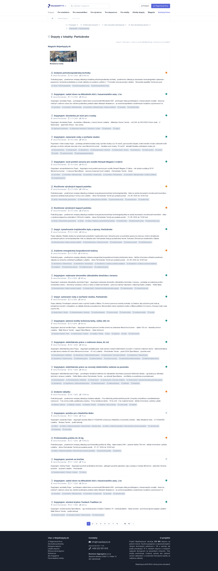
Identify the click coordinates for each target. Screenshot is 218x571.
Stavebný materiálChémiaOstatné (65, 472)
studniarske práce (99, 312)
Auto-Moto (56, 107)
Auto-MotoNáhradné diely (72, 107)
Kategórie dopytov (54, 546)
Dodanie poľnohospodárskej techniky (72, 73)
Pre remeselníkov (80, 12)
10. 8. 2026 (74, 211)
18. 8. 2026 (74, 76)
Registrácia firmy (56, 541)
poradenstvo (136, 150)
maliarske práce (117, 242)
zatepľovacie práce (102, 267)
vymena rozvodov (111, 358)
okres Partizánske (59, 76)
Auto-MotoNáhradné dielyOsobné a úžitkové (100, 107)
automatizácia (131, 199)
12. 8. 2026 (74, 189)
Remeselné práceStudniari (101, 150)
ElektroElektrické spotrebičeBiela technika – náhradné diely (81, 426)
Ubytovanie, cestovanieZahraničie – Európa (86, 128)
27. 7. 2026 (74, 416)
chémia (83, 472)
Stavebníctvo (84, 150)
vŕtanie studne (148, 150)
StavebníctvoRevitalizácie (84, 263)
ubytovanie (107, 128)
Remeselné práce (58, 150)
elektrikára (136, 383)
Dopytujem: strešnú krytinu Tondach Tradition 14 (78, 502)
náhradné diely (134, 107)
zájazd (117, 128)
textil (124, 334)
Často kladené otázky (56, 558)
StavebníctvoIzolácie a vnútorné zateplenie (142, 263)
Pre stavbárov (63, 12)
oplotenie (116, 334)
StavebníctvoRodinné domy (62, 358)
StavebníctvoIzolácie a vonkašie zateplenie (111, 263)
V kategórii (72, 25)
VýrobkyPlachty (97, 334)
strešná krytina (99, 515)
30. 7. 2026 (74, 345)
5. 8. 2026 (73, 300)
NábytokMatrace (59, 404)
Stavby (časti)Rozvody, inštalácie (114, 355)
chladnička (56, 429)
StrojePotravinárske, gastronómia (64, 199)
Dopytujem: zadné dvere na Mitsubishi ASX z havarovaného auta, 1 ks (88, 94)
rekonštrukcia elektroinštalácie (130, 358)
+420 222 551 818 (99, 548)
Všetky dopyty (139, 12)
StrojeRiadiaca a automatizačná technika (101, 221)
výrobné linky (144, 199)
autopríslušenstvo (59, 178)
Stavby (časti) (72, 150)
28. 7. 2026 (74, 395)
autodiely (122, 107)
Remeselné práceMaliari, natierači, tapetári (67, 242)
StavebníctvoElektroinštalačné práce (87, 355)
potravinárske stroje (116, 199)
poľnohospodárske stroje (101, 86)
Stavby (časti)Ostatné (80, 334)
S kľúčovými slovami (90, 25)
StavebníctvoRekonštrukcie (62, 263)
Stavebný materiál (59, 515)
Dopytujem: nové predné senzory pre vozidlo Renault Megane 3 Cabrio (88, 162)
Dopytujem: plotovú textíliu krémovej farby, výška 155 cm (82, 321)
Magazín (151, 12)
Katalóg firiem (164, 12)
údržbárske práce (146, 242)
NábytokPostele (90, 404)
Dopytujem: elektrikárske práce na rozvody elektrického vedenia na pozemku (91, 367)
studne (159, 150)
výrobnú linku (122, 221)
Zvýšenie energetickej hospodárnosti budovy (76, 251)
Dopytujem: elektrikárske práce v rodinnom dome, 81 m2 (81, 342)
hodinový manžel (131, 242)
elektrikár (126, 383)
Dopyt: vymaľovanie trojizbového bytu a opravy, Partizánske (83, 229)
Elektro (55, 426)
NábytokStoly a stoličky (107, 404)
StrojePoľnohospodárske (61, 86)
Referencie (52, 553)
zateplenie (56, 267)
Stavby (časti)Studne (121, 150)
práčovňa (118, 451)
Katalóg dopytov (63, 18)
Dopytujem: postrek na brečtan (69, 459)
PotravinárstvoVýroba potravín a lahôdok (93, 199)
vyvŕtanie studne (67, 153)
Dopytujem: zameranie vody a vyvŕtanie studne (77, 137)
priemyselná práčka (105, 451)
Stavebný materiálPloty (61, 334)
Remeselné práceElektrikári (62, 355)
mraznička (67, 429)
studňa (55, 153)
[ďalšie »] (133, 524)
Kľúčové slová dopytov (56, 551)
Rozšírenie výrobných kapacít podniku (72, 186)
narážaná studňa (140, 312)
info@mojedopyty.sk (100, 542)
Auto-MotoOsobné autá (93, 174)
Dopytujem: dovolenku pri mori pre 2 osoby (75, 116)
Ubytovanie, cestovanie (60, 128)
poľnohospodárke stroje (81, 86)
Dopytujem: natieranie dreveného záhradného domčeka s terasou (85, 275)
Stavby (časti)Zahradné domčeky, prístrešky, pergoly (102, 288)
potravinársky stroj (153, 221)
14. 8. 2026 (74, 140)
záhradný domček (142, 288)
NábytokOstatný (75, 404)
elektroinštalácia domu (151, 358)
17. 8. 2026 (74, 97)
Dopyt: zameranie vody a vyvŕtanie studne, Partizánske (80, 297)
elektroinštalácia (96, 358)
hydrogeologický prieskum (84, 153)
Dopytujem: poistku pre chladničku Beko (74, 413)
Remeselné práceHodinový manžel (96, 242)
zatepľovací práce (86, 267)
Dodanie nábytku (62, 392)
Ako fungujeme (53, 556)
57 (129, 524)
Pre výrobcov (96, 12)
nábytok (133, 404)
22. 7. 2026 (74, 505)
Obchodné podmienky (56, 544)
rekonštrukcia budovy (70, 267)
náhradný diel (154, 426)
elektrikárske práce (81, 358)
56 (125, 524)
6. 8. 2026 (73, 253)
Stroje (81, 221)
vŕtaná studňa (126, 312)
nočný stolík (123, 404)
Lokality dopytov (54, 549)
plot (108, 334)
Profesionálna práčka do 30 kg (68, 438)
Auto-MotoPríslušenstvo (113, 174)
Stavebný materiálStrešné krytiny (79, 515)
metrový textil (134, 334)
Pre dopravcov (111, 12)
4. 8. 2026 (73, 324)
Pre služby (125, 12)
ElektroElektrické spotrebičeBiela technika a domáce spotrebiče (125, 426)
